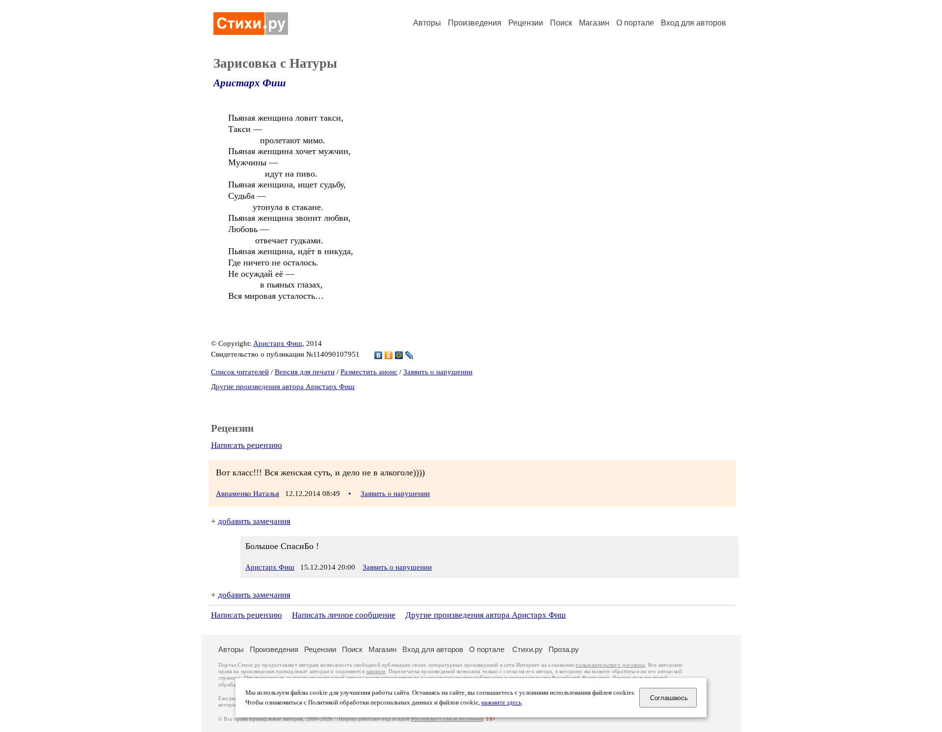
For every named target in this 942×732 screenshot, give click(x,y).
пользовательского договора (610, 665)
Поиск (561, 23)
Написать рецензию (246, 445)
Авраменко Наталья (247, 493)
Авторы (427, 23)
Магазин (594, 23)
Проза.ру (564, 649)
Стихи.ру (527, 649)
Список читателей (240, 372)
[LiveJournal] (409, 355)
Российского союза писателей (447, 719)
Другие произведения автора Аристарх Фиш (283, 387)
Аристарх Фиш (249, 83)
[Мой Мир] (399, 355)
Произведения (474, 23)
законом (375, 671)
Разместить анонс (368, 372)
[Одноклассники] (389, 355)
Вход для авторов (693, 23)
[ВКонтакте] (378, 355)
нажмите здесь (501, 702)
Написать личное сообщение (343, 615)
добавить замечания (254, 521)
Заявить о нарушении (437, 372)
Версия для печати (305, 372)
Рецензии (525, 23)
